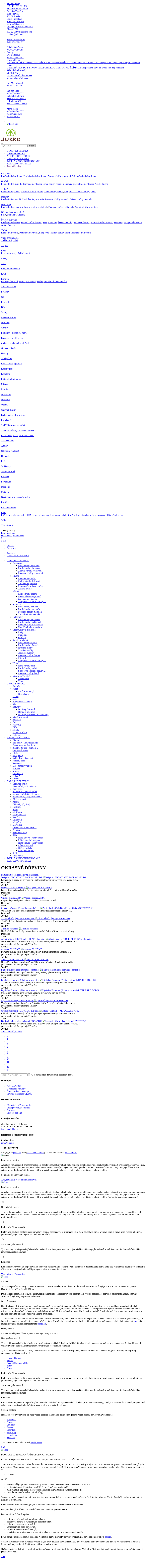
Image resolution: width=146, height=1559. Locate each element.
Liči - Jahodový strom (11, 379)
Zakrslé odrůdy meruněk (81, 199)
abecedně (15, 875)
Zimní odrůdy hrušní (52, 184)
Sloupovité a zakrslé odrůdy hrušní (78, 184)
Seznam (10, 1427)
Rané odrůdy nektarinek (12, 207)
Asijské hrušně (101, 184)
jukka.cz (17, 1152)
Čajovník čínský (8, 410)
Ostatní (4, 404)
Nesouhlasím (22, 1179)
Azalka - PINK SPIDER (12, 959)
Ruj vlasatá (6, 420)
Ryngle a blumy (50, 222)
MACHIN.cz (71, 1152)
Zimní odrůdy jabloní (53, 191)
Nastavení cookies (35, 1152)
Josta (3, 263)
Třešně (4, 230)
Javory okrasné (8, 471)
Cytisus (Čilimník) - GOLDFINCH (17, 1000)
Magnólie (5, 487)
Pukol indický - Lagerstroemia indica (17, 435)
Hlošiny (4, 353)
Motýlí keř (6, 492)
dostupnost (6, 875)
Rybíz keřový (24, 253)
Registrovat (12, 548)
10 (8, 1059)
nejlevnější (25, 875)
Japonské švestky (81, 222)
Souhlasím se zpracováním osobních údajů (53, 1075)
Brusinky (5, 292)
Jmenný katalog (14, 166)
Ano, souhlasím (8, 1179)
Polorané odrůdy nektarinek (60, 207)
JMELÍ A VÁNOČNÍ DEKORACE (23, 161)
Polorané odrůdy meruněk (57, 199)
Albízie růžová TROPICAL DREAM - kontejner (23, 939)
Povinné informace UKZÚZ (19, 1094)
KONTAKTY (13, 116)
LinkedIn (11, 1425)
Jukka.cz (11, 553)
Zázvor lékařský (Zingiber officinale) (18, 918)
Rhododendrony (8, 507)
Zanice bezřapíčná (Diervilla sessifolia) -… (20, 908)
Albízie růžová (7, 440)
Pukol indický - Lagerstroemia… (27, 796)
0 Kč (3, 541)
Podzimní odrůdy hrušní (31, 184)
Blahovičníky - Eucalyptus (13, 415)
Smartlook (11, 1430)
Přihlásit (10, 545)
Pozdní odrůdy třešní (28, 232)
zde (135, 1321)
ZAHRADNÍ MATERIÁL (19, 163)
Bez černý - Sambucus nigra (14, 333)
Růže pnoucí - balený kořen (62, 515)
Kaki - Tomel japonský (11, 363)
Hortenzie (5, 456)
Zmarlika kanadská (10, 928)
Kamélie (5, 476)
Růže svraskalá (98, 515)
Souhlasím (20, 1274)
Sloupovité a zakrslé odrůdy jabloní (80, 191)
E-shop (73, 60)
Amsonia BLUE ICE (11, 949)
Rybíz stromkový (9, 253)
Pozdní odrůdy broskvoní (35, 176)
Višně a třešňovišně (10, 238)
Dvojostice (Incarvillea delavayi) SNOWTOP (22, 1021)
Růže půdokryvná (115, 515)
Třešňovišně (6, 240)
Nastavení (32, 1179)
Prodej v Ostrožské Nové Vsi (20, 38)
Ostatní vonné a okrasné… (24, 827)
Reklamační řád (14, 1086)
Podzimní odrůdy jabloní (32, 191)
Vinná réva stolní (8, 286)
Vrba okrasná (7, 525)
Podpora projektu (14, 1113)
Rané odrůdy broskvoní (11, 176)
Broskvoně (6, 173)
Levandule (6, 481)
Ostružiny (5, 322)
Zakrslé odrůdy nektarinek (86, 207)
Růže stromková (83, 515)
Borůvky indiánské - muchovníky (52, 281)
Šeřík (3, 520)
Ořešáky (21, 215)
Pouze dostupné (8, 533)
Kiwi (3, 274)
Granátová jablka (9, 348)
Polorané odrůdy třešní (81, 232)
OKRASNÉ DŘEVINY (18, 158)
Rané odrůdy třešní (9, 232)
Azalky (4, 446)
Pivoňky (5, 502)
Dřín (3, 307)
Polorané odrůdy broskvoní (84, 176)
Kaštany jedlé (7, 369)
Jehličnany (6, 466)
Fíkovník (5, 302)
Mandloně (11, 215)
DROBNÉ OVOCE (16, 153)
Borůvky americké (27, 281)
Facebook (11, 1419)
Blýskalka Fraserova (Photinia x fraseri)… (20, 980)
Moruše (4, 389)
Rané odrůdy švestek (10, 222)
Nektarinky (6, 204)
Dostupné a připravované (12, 535)
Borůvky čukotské (9, 281)
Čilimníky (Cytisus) (10, 451)
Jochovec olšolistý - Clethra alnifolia (17, 430)
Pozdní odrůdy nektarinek (35, 207)
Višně (15, 240)
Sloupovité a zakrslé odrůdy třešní (54, 232)
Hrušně (4, 181)
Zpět (3, 1447)
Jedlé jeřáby (6, 358)
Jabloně (4, 189)
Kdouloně (5, 374)
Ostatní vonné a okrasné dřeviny (15, 497)
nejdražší (34, 875)
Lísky (3, 215)
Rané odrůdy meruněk (11, 199)
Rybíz (3, 250)
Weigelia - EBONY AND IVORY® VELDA (22, 877)
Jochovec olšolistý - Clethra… (26, 794)
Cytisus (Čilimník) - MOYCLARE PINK (20, 1011)
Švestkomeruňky (65, 222)
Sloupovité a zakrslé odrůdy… (32, 586)
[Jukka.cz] (10, 140)
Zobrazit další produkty (11, 1031)
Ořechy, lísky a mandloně (12, 212)
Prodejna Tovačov (15, 17)
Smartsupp (11, 1432)
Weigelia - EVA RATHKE (13, 887)
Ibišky (4, 461)
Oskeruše (5, 399)
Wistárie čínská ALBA (11, 898)
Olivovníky (6, 394)
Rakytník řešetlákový (10, 268)
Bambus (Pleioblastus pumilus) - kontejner (20, 970)
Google (10, 1422)
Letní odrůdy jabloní (10, 191)
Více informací (8, 1274)
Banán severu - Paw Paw (12, 338)
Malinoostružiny (8, 317)
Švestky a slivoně (9, 220)
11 (8, 1062)
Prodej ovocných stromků (18, 1107)
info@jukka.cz (7, 1143)
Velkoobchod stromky (19, 82)
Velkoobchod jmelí (17, 105)
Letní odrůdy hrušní (10, 184)
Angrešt (4, 245)
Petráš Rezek (36, 1442)
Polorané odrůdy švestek (102, 222)
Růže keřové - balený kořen (13, 515)
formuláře (41, 1324)
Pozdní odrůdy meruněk (33, 199)
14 (8, 1067)
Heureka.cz (12, 1435)
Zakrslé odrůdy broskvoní (59, 176)
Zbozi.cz (11, 1437)
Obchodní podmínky (16, 1088)
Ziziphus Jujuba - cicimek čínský (16, 343)
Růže (3, 512)
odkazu (108, 1537)
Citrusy (4, 327)
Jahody (4, 312)
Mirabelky (118, 222)
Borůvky (5, 279)
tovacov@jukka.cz (9, 1129)
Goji (3, 297)
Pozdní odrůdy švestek (31, 222)
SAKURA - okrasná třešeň (13, 425)
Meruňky (5, 197)
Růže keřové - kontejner (38, 515)
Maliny (4, 258)
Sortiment (11, 1110)
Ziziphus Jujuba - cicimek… (25, 748)
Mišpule (4, 384)
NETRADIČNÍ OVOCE (18, 156)
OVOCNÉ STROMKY (18, 151)
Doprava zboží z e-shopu (18, 1091)
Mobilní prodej (17, 6)
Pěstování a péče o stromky (19, 1105)
